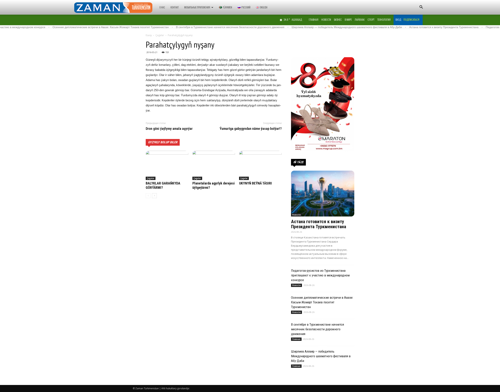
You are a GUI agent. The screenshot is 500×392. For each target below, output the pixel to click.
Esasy (149, 35)
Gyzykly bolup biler (162, 142)
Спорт (371, 19)
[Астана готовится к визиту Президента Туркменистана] (322, 193)
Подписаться (411, 19)
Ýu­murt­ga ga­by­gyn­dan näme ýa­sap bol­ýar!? (251, 129)
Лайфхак (360, 19)
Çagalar (159, 35)
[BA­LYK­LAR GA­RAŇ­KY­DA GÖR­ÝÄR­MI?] (167, 165)
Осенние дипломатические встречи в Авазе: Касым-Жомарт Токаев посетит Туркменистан (91, 27)
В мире (348, 19)
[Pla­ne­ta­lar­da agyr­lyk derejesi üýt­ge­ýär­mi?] (213, 165)
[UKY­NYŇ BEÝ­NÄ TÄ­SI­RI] (260, 165)
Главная (313, 19)
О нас (162, 7)
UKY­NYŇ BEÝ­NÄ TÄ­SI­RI (255, 183)
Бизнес (338, 19)
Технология (384, 19)
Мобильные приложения (197, 7)
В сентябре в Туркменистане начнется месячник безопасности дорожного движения (210, 27)
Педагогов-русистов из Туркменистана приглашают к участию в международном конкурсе (320, 275)
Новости (326, 19)
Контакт (175, 7)
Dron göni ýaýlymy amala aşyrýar (169, 129)
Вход (398, 19)
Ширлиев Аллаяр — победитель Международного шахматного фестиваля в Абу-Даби (327, 27)
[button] (421, 7)
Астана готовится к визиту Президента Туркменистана (424, 27)
